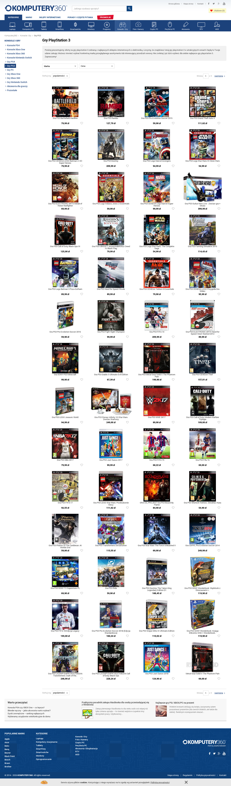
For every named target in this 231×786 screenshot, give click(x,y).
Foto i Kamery (138, 29)
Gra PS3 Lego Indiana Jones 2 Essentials (111, 204)
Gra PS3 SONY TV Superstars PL (65, 588)
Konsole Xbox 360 (16, 53)
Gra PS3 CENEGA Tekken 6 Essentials (157, 289)
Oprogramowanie (44, 759)
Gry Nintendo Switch (17, 82)
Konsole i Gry (122, 29)
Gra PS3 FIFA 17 (65, 503)
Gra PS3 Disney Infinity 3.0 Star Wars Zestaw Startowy (111, 418)
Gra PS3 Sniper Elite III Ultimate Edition (156, 631)
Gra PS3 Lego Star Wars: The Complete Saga (156, 247)
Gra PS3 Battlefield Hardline (65, 118)
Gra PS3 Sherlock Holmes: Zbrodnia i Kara (202, 503)
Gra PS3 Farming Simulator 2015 (202, 246)
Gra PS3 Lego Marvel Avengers (157, 161)
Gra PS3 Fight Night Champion (111, 332)
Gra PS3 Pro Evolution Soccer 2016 (65, 332)
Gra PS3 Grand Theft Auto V (202, 118)
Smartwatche (75, 29)
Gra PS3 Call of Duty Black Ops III (65, 246)
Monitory (91, 29)
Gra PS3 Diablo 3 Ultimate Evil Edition (111, 375)
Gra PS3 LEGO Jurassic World (65, 417)
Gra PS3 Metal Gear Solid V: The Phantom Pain (156, 376)
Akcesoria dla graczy (17, 86)
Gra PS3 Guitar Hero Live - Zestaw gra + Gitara (202, 205)
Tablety (44, 29)
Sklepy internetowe (49, 17)
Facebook (209, 4)
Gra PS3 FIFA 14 (156, 332)
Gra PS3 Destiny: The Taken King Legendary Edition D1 (156, 589)
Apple (7, 739)
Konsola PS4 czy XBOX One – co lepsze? (26, 707)
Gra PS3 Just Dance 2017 (110, 460)
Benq (7, 749)
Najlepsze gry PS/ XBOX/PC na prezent (175, 703)
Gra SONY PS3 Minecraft (65, 375)
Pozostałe (12, 90)
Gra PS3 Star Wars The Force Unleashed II (157, 545)
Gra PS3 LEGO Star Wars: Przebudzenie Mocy (111, 504)
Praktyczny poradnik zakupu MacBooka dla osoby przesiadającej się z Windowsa (115, 703)
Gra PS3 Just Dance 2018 (156, 674)
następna (218, 75)
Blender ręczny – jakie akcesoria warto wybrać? (29, 710)
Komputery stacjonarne (46, 742)
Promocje (105, 17)
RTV (201, 29)
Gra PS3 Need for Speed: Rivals (111, 289)
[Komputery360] (36, 9)
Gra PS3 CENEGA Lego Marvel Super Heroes (156, 205)
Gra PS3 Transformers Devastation (111, 545)
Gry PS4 (11, 61)
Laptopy (12, 29)
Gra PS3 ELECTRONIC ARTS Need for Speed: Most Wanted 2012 (202, 333)
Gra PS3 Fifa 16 (202, 460)
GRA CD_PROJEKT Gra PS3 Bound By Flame (157, 504)
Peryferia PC (170, 29)
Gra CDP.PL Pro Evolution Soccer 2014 (202, 545)
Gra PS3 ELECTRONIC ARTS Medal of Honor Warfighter (65, 205)
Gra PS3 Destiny (111, 161)
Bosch (7, 760)
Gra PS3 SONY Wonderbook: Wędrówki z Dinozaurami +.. (202, 589)
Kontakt (222, 775)
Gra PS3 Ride (111, 588)
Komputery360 (11, 35)
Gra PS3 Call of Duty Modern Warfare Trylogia (202, 418)
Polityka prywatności (205, 775)
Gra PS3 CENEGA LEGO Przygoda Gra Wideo (202, 290)
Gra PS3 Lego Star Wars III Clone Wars (202, 161)
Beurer (8, 753)
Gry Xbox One (13, 73)
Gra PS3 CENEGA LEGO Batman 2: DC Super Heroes (65, 162)
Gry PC (10, 69)
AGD (217, 29)
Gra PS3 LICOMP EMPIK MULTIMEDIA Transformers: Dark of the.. (65, 675)
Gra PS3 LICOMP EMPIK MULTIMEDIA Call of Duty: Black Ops (111, 675)
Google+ (219, 4)
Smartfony (59, 29)
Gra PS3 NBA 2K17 (65, 460)
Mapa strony (173, 775)
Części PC (154, 29)
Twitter (214, 4)
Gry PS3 (11, 65)
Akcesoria (186, 29)
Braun (7, 763)
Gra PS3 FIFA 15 (156, 460)
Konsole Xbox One (16, 49)
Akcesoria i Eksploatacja (86, 749)
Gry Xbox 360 (13, 77)
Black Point (10, 756)
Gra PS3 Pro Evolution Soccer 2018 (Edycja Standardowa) (111, 632)
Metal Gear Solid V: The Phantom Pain (202, 674)
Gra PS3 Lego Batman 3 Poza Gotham (65, 289)
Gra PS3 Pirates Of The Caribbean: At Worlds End (65, 546)
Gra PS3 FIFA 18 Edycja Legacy (65, 631)
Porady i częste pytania (80, 17)
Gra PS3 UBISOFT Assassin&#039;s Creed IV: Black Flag (111, 247)
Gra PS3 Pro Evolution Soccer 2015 (156, 118)
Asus (7, 742)
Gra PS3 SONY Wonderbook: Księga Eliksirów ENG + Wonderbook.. (202, 632)
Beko (7, 746)
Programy (107, 29)
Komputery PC (28, 29)
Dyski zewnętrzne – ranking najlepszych (26, 713)
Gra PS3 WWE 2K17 (156, 417)
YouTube (224, 4)
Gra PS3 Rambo (111, 118)
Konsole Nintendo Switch (19, 57)
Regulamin (187, 775)
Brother (8, 767)
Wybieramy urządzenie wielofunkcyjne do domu (29, 716)
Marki (29, 17)
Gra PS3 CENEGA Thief (202, 375)
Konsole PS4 (13, 45)
